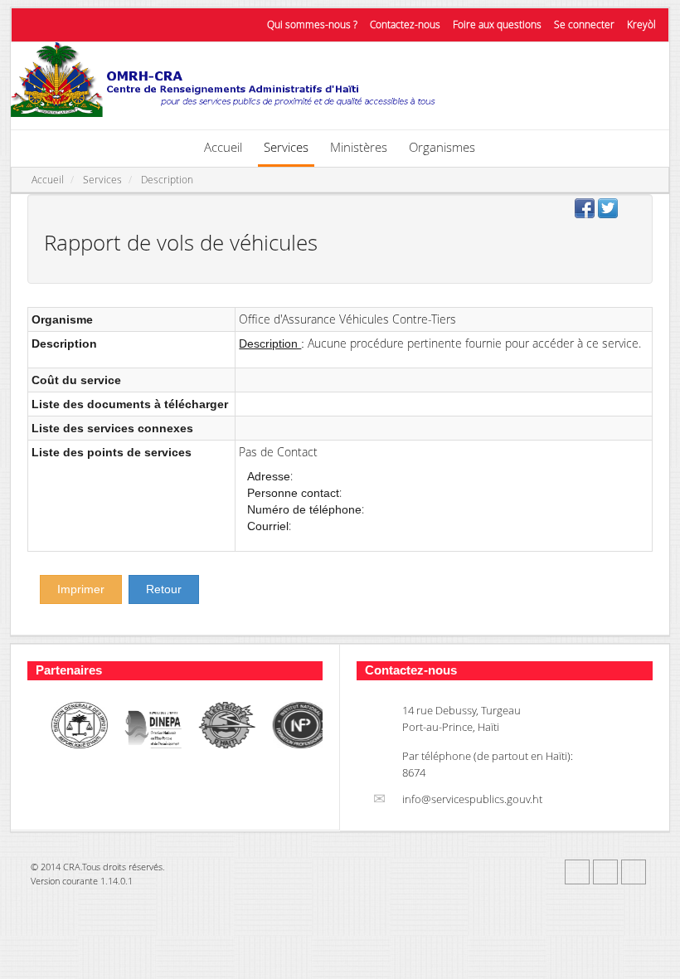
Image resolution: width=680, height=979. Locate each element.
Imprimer (80, 589)
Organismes (442, 147)
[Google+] (633, 872)
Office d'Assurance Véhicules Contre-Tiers (347, 319)
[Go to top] (657, 964)
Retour (164, 589)
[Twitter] (605, 872)
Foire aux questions (497, 24)
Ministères (358, 147)
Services (286, 147)
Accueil (223, 147)
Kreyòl (641, 24)
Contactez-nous (405, 24)
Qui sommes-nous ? (312, 24)
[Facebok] (577, 872)
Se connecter (584, 24)
